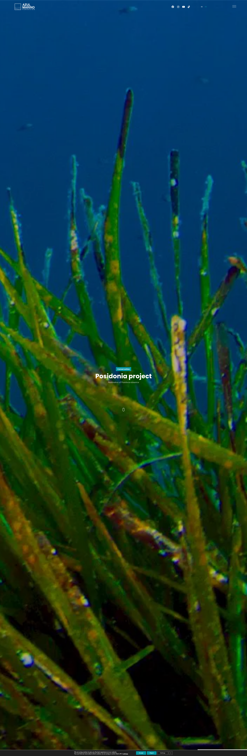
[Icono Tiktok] (188, 6)
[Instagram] (178, 6)
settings (125, 754)
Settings (162, 753)
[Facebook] (172, 6)
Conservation (123, 369)
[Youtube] (183, 6)
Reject (152, 753)
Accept (141, 753)
